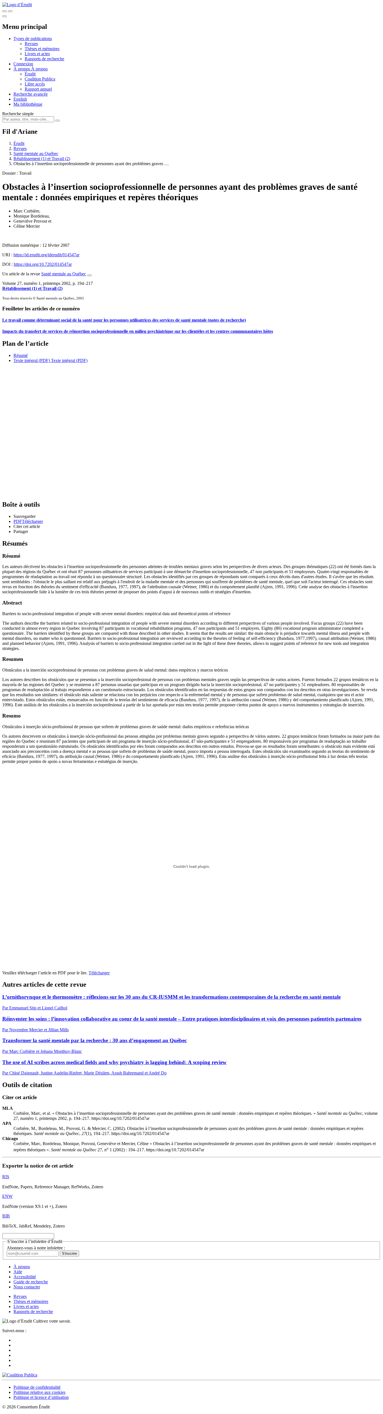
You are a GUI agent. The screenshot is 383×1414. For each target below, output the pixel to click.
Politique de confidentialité (37, 1387)
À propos (39, 68)
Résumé (20, 355)
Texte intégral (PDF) (31, 360)
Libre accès (35, 84)
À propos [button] (22, 68)
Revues (31, 43)
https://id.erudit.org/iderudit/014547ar (46, 254)
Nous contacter (26, 1286)
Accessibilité (24, 1276)
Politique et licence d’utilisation (41, 1397)
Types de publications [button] (32, 38)
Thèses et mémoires (42, 48)
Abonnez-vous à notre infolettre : (36, 1247)
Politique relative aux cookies (39, 1392)
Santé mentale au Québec (35, 153)
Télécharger (99, 972)
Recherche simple (18, 113)
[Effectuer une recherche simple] (4, 11)
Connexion (23, 63)
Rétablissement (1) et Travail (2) (41, 158)
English (20, 99)
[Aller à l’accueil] (17, 4)
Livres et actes (37, 53)
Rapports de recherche (44, 58)
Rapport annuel (38, 89)
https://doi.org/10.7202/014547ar (43, 264)
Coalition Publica (40, 79)
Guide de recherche (30, 1281)
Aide (17, 1271)
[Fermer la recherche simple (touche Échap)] (10, 11)
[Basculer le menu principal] (4, 16)
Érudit (30, 73)
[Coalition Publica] (19, 1375)
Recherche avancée (30, 94)
